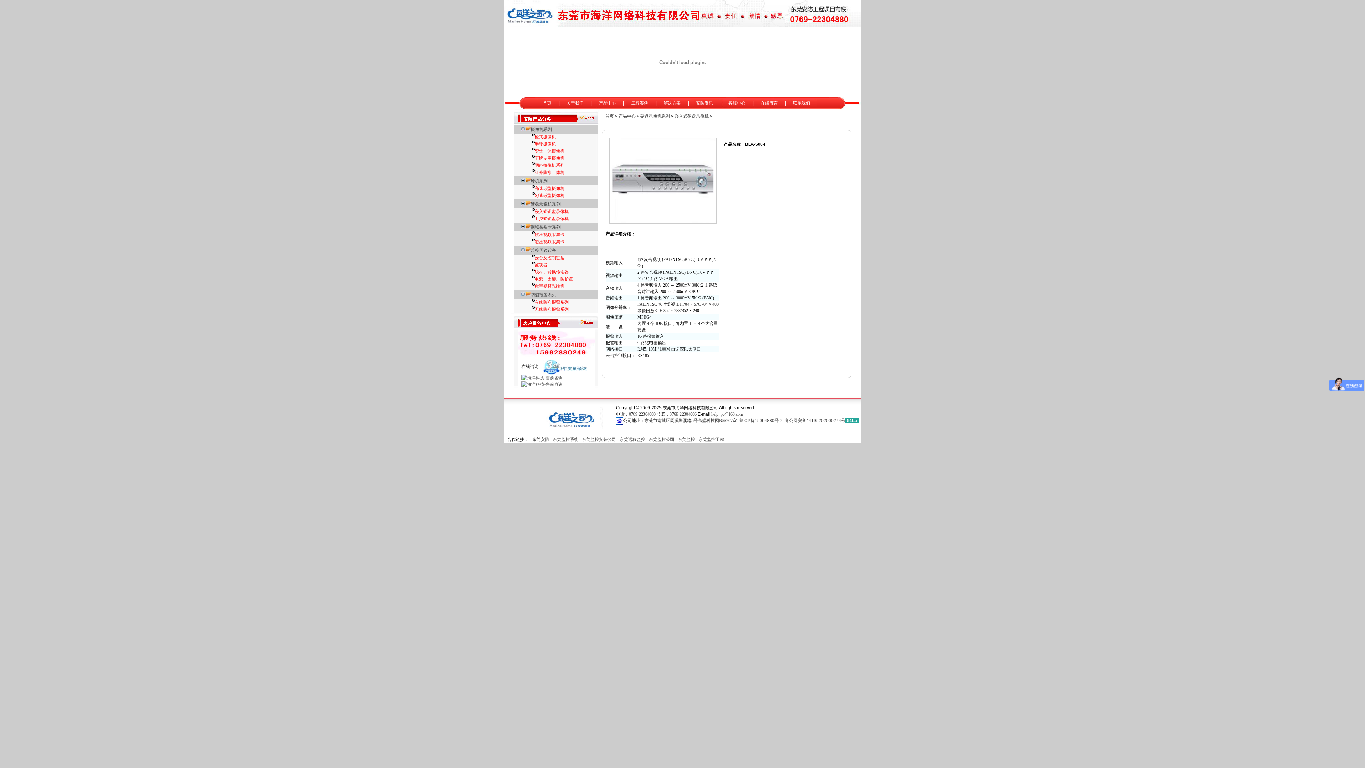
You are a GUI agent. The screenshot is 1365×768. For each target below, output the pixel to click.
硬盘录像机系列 (546, 204)
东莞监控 (686, 439)
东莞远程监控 (632, 439)
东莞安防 (540, 439)
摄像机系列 (541, 129)
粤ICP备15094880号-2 (761, 420)
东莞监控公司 (661, 439)
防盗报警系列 (543, 294)
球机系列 (539, 180)
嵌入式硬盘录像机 (692, 116)
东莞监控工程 (711, 439)
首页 (609, 116)
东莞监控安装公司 (599, 439)
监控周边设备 (543, 250)
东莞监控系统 (565, 439)
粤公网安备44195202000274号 (815, 420)
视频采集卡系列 (546, 227)
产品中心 (627, 116)
